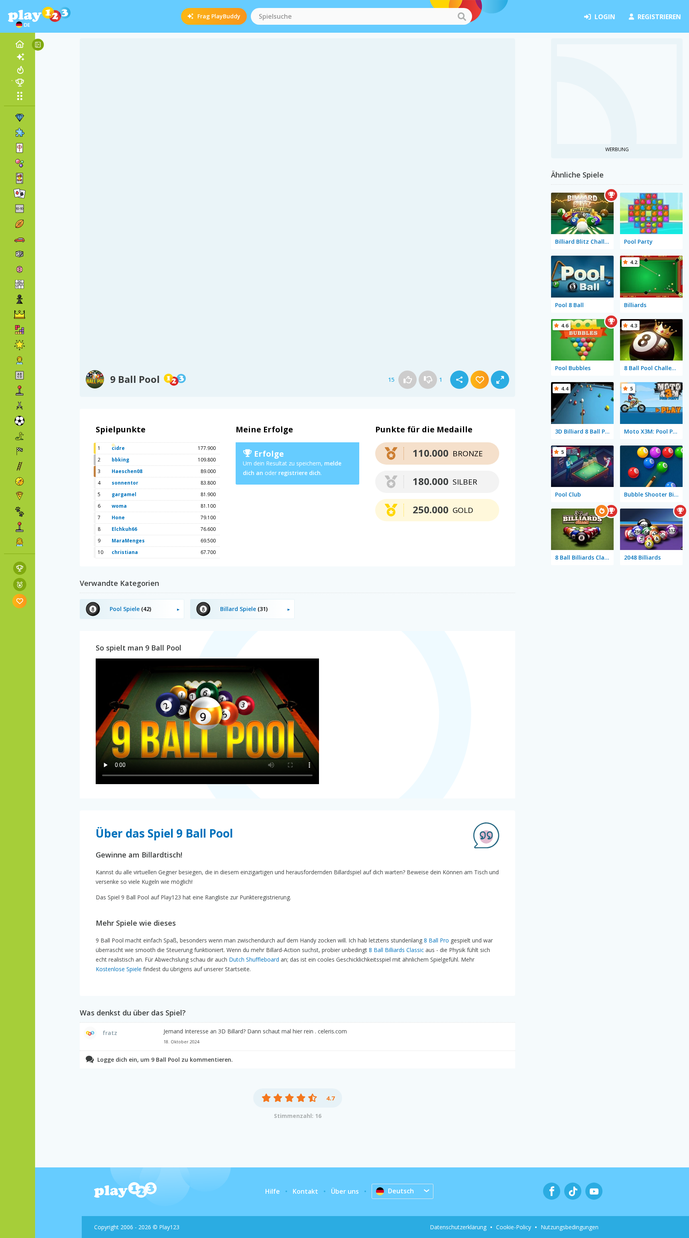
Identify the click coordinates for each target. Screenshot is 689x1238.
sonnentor (125, 482)
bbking (120, 459)
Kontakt (305, 1191)
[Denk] (19, 269)
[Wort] (19, 375)
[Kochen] (19, 496)
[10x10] (19, 208)
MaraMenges (128, 540)
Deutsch (401, 1191)
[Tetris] (19, 329)
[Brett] (19, 254)
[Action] (19, 405)
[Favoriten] (19, 600)
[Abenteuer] (19, 481)
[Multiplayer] (19, 526)
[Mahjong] (19, 148)
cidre (118, 448)
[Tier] (19, 511)
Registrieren (659, 16)
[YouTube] (593, 1191)
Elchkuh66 (124, 529)
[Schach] (19, 299)
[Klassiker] (19, 436)
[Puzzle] (19, 132)
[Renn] (19, 451)
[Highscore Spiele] (19, 568)
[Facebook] (551, 1191)
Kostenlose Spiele (119, 969)
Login (605, 16)
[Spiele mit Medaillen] (19, 584)
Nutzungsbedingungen (569, 1227)
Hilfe (272, 1191)
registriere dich (299, 473)
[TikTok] (572, 1191)
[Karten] (19, 178)
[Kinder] (19, 360)
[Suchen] (461, 16)
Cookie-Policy (513, 1227)
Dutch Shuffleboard (254, 959)
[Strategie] (19, 314)
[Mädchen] (19, 542)
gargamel (124, 494)
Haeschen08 (127, 471)
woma (119, 506)
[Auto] (19, 238)
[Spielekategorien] (19, 96)
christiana (125, 552)
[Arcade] (19, 390)
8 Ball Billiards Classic (396, 950)
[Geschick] (19, 466)
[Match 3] (19, 117)
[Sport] (19, 223)
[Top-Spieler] (19, 82)
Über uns (345, 1191)
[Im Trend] (19, 69)
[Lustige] (19, 345)
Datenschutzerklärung (458, 1227)
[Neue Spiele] (19, 57)
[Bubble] (19, 163)
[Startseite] (19, 44)
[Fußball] (19, 420)
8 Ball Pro (436, 940)
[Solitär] (19, 193)
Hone (118, 517)
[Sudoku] (19, 284)
